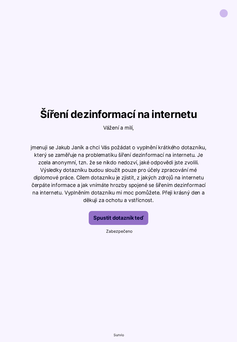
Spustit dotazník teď (118, 218)
